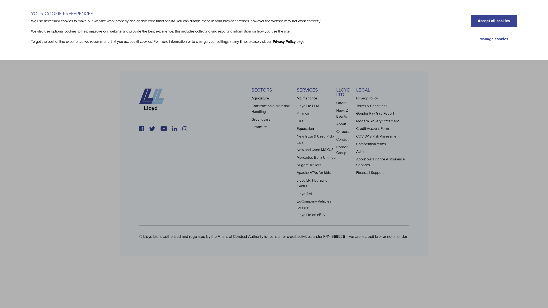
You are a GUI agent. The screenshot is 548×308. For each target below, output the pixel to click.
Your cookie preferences (62, 13)
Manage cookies (494, 39)
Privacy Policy (284, 41)
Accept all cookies (494, 20)
